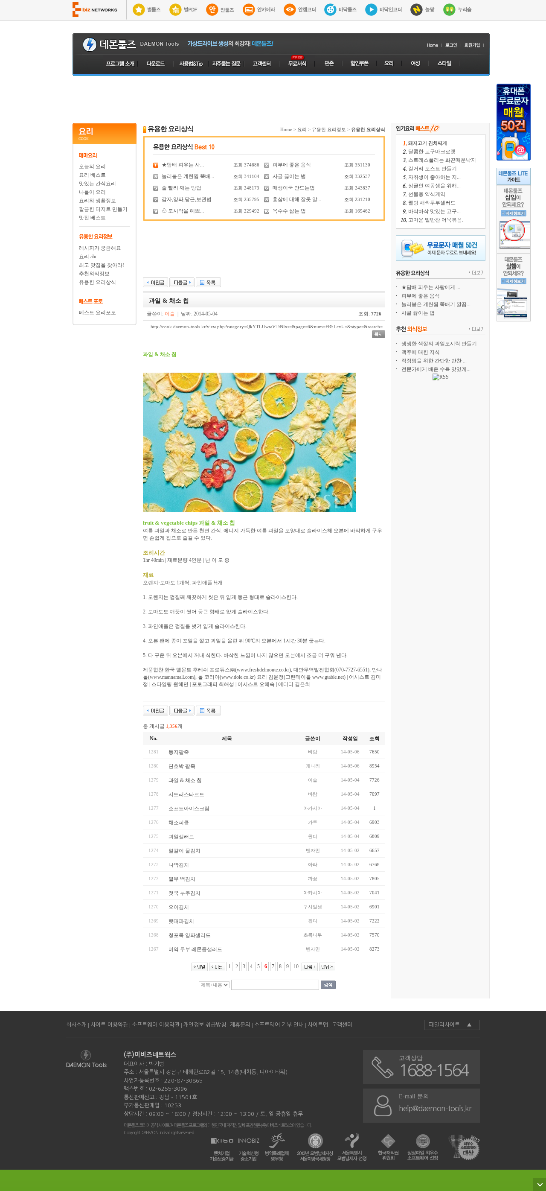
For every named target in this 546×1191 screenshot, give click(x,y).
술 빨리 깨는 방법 (181, 188)
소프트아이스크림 (188, 809)
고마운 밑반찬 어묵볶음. (435, 220)
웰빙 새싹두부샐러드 (432, 203)
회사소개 (76, 1025)
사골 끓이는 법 (289, 176)
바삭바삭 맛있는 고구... (434, 211)
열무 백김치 (181, 879)
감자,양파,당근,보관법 (187, 199)
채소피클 (178, 823)
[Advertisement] (281, 99)
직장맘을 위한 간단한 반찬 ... (434, 361)
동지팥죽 (178, 752)
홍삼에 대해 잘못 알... (297, 199)
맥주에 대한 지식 (420, 352)
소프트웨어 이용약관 (156, 1025)
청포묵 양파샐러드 (189, 935)
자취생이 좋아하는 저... (434, 177)
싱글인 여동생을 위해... (434, 186)
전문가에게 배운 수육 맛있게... (435, 369)
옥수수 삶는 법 (289, 211)
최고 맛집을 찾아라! (101, 265)
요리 (302, 129)
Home (286, 129)
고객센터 (342, 1025)
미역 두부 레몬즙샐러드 (195, 949)
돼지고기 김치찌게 (427, 143)
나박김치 (178, 865)
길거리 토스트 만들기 (432, 169)
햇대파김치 (181, 921)
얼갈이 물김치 (184, 851)
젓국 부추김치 (184, 893)
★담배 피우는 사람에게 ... (430, 287)
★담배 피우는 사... (183, 165)
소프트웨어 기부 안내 (279, 1025)
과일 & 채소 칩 (185, 780)
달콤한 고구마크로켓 (432, 152)
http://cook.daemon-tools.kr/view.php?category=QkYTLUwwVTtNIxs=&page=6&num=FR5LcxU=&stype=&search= (267, 326)
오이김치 (178, 907)
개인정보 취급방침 (204, 1025)
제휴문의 (240, 1025)
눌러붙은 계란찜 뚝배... (188, 176)
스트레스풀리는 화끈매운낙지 (442, 160)
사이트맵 (318, 1025)
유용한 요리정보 (329, 129)
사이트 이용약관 (109, 1025)
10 (296, 966)
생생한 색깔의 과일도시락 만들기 (439, 344)
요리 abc (88, 257)
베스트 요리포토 (97, 312)
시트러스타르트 (186, 794)
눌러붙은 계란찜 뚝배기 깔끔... (435, 304)
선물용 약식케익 (426, 194)
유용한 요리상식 (97, 282)
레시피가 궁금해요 (100, 248)
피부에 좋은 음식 (292, 165)
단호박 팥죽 (181, 766)
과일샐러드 (181, 837)
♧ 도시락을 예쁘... (183, 211)
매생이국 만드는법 (294, 188)
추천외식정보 (94, 274)
